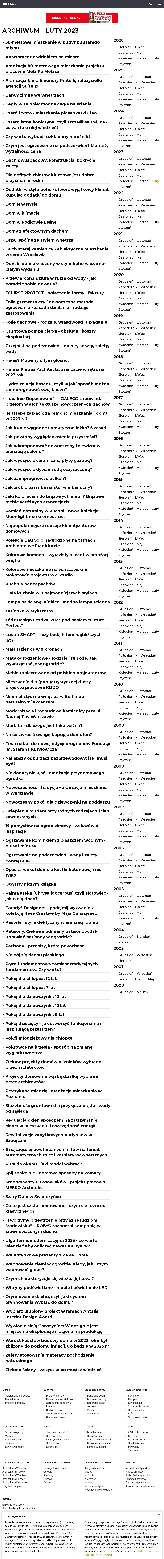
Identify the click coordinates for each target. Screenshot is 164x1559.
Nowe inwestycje (94, 1486)
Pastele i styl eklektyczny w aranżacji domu (51, 922)
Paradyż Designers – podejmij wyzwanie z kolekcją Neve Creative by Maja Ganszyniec (51, 910)
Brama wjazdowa (55, 1417)
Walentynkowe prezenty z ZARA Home (46, 1255)
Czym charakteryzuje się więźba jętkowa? (49, 1278)
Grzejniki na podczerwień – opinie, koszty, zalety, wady (57, 348)
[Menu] (159, 4)
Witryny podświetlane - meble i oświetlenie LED (56, 1287)
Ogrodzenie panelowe (58, 1402)
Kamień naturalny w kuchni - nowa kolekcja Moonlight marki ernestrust (52, 514)
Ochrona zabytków (135, 1478)
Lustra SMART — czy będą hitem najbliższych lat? (53, 637)
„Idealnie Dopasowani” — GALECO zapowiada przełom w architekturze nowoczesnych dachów (57, 401)
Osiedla (47, 1471)
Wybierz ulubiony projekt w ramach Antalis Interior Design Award (51, 1314)
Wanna (90, 1410)
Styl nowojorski (13, 1439)
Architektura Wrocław (14, 1475)
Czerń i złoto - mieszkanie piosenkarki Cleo (51, 113)
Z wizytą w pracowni (136, 1482)
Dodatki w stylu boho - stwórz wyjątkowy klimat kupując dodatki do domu (57, 192)
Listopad (144, 77)
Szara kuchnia (94, 1436)
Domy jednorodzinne (54, 1468)
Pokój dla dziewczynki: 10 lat (35, 996)
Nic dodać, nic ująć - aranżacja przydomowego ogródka (54, 775)
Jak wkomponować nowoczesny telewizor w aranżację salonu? (52, 448)
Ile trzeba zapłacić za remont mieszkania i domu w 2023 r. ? (57, 416)
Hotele (88, 1482)
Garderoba (93, 1406)
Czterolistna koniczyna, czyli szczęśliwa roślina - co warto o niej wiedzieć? (56, 125)
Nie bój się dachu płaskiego (34, 955)
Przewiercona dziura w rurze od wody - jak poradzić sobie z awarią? (50, 281)
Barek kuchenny (137, 1439)
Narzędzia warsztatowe (59, 1399)
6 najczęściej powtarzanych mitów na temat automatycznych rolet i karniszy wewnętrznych (56, 1152)
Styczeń (124, 64)
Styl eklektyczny (14, 1432)
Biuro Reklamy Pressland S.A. (18, 1508)
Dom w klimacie (22, 213)
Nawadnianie (12, 1399)
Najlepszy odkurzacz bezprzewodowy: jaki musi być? (56, 761)
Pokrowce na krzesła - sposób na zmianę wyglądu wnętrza (49, 1050)
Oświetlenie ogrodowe (17, 1395)
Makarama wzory (96, 1399)
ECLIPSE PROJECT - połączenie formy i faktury (54, 292)
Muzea (88, 1471)
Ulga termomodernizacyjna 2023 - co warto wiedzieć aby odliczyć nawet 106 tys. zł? (51, 1243)
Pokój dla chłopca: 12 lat (31, 978)
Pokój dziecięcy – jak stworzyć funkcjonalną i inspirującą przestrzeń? (53, 1026)
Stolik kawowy (136, 1443)
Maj (140, 53)
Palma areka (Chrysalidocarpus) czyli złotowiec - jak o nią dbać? (57, 896)
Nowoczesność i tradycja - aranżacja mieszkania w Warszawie (56, 790)
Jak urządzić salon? (57, 1432)
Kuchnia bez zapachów (30, 584)
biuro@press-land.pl (13, 1504)
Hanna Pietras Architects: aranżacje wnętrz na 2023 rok (54, 372)
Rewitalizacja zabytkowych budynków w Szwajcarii (48, 1137)
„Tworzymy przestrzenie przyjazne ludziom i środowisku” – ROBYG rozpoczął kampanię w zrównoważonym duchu (53, 1226)
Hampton (133, 1399)
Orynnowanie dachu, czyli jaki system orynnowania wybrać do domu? (45, 1299)
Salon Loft (52, 1446)
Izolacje (50, 1406)
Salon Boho (52, 1443)
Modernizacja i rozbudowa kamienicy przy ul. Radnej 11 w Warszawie (53, 714)
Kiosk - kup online (66, 17)
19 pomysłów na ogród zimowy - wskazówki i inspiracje (53, 828)
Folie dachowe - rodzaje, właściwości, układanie (56, 322)
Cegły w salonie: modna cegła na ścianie (48, 104)
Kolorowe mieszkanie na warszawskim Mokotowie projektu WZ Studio (46, 572)
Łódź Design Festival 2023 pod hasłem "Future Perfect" (54, 623)
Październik (127, 82)
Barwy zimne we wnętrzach (34, 95)
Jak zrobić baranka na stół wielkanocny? (49, 487)
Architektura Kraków (13, 1471)
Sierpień (125, 47)
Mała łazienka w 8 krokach (33, 649)
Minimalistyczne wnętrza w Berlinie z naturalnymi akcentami (44, 699)
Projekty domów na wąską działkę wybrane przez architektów (51, 1079)
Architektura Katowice (14, 1482)
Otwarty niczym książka (30, 884)
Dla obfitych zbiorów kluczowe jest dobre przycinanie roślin (49, 177)
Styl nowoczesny (14, 1446)
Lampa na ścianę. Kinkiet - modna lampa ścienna (57, 602)
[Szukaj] (150, 4)
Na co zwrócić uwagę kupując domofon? (48, 734)
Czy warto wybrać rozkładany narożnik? (48, 136)
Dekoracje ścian (96, 1395)
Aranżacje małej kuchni (99, 1439)
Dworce (47, 1482)
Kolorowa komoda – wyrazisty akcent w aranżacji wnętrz (57, 557)
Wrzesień (148, 82)
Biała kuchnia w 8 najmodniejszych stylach (51, 593)
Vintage (9, 1436)
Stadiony (48, 1475)
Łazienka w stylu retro (29, 611)
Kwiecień (125, 58)
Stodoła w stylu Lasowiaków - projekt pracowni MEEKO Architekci (56, 1185)
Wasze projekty (134, 1471)
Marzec (142, 58)
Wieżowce (90, 1478)
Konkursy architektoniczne (140, 1486)
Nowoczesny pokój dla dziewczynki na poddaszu (57, 802)
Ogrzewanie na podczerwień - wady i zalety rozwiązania (51, 857)
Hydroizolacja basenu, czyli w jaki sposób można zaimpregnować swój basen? (57, 387)
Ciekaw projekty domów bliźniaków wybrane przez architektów (53, 1064)
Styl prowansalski (138, 1417)
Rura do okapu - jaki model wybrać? (43, 1164)
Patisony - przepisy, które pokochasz (44, 946)
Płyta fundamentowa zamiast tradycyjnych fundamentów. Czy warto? (51, 967)
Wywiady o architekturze (98, 1489)
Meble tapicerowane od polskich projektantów (55, 672)
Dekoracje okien (96, 1402)
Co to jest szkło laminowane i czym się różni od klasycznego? (55, 1208)
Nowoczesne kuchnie (99, 1443)
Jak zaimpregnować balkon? (35, 478)
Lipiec (140, 47)
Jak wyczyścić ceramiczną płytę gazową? (49, 460)
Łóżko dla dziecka (138, 1432)
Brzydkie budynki (12, 1486)
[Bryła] (10, 4)
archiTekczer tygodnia (137, 1468)
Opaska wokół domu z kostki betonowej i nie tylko (53, 872)
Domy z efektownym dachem (37, 231)
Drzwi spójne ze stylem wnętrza (39, 240)
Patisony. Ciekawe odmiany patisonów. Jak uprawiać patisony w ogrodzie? (51, 934)
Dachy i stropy (54, 1410)
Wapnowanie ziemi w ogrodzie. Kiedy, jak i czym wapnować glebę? (56, 1267)
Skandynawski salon (57, 1439)
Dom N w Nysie (21, 204)
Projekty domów (55, 1395)
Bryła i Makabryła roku (137, 1475)
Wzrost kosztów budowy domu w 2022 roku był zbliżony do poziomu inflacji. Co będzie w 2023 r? (57, 1343)
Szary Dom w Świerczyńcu (33, 1196)
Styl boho (133, 1395)
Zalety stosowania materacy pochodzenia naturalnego (50, 1358)
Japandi (9, 1443)
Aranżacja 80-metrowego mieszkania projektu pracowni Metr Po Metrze (54, 68)
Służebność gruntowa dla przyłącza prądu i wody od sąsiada (57, 1108)
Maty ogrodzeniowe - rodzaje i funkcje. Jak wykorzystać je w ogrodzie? (51, 661)
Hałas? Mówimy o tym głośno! (37, 360)
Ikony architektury (94, 1468)
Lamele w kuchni (96, 1446)
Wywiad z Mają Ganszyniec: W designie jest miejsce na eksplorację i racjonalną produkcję (54, 1328)
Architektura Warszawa (15, 1468)
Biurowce (48, 1478)
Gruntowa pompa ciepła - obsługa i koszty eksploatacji (50, 334)
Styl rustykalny (136, 1410)
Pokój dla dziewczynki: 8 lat (35, 1014)
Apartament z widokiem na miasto (42, 56)
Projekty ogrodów (15, 1402)
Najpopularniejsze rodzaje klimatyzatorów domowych (50, 528)
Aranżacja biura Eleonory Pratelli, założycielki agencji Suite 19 (53, 83)
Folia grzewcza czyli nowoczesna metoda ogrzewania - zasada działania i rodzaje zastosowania (49, 307)
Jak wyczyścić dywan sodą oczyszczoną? (48, 469)
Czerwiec (125, 53)
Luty (155, 58)
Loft (130, 1413)
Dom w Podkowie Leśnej (31, 222)
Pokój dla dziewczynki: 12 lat (35, 1005)
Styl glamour (135, 1402)
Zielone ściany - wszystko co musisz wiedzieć (53, 1369)
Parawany (133, 1446)
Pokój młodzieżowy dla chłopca (39, 1038)
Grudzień (126, 77)
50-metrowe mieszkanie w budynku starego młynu (52, 45)
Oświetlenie (93, 1413)
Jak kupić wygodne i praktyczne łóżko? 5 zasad (55, 427)
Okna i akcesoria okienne (60, 1413)
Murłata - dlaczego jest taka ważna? (43, 725)
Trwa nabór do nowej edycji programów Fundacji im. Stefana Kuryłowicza (57, 746)
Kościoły (89, 1475)
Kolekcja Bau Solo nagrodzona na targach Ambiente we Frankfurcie (50, 543)
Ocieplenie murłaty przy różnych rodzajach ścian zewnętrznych (57, 814)
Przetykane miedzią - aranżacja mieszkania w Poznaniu (53, 1094)
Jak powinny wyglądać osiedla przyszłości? (51, 436)
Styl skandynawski (138, 1406)
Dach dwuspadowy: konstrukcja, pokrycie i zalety (51, 163)
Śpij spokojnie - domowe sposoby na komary (53, 1173)
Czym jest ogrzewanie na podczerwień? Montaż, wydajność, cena (56, 148)
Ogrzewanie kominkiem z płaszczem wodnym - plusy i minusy (55, 843)
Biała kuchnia (94, 1432)
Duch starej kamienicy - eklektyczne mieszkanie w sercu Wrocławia (56, 252)
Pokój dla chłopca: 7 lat (30, 987)
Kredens (133, 1436)
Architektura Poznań (13, 1478)
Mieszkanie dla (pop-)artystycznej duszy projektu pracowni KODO (48, 684)
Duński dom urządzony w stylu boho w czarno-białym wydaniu (55, 266)
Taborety (133, 1450)
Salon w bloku (54, 1436)
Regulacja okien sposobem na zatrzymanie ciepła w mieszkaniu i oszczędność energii (51, 1123)
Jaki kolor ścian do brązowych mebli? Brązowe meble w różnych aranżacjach (54, 499)
